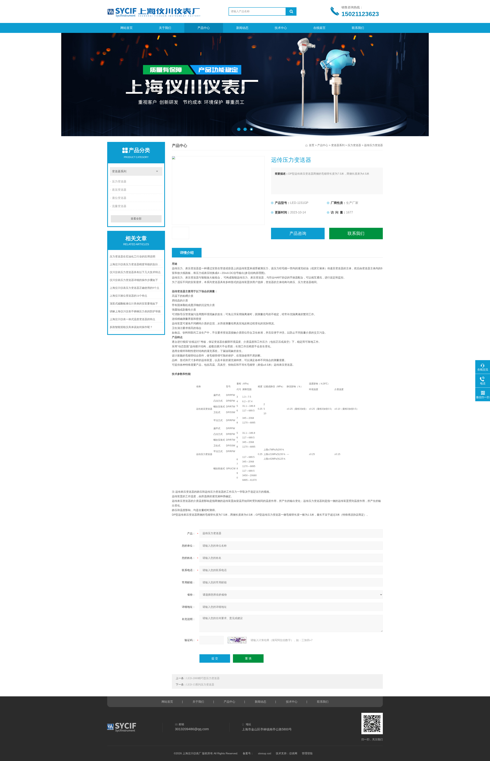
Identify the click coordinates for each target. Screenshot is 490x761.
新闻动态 (242, 27)
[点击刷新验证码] (237, 640)
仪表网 (293, 753)
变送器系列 (119, 171)
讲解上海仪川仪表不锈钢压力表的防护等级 (135, 311)
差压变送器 (119, 189)
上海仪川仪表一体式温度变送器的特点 (132, 319)
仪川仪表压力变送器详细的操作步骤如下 (134, 280)
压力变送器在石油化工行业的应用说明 (132, 256)
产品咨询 (297, 233)
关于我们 (165, 27)
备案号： (248, 753)
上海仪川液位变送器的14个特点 (128, 295)
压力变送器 (119, 181)
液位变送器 (119, 197)
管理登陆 (307, 753)
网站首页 (126, 27)
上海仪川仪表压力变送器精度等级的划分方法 (136, 264)
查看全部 (136, 218)
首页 (311, 145)
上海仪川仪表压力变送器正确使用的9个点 (134, 287)
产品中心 (204, 27)
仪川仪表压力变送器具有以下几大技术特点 (135, 272)
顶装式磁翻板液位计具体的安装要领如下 (134, 303)
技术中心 (281, 27)
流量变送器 (119, 206)
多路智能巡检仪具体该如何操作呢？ (131, 327)
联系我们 (358, 27)
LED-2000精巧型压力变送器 (203, 678)
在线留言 (319, 27)
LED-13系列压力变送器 (200, 684)
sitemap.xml (264, 753)
